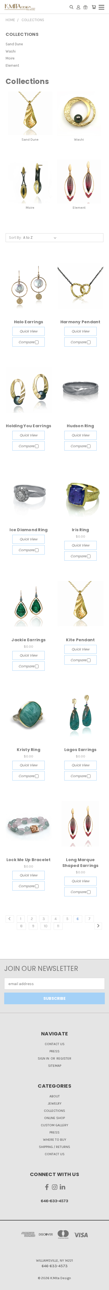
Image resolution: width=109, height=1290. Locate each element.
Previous (9, 1284)
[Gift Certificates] (85, 7)
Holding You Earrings (28, 426)
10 (46, 926)
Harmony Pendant (80, 322)
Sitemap (54, 1066)
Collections (54, 1111)
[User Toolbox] (78, 7)
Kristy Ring (28, 749)
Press (54, 1051)
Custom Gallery (54, 1125)
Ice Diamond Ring (29, 530)
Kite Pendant (80, 640)
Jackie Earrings (28, 640)
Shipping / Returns (54, 1147)
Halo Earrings (28, 322)
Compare (26, 342)
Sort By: (15, 237)
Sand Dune (14, 44)
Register (63, 1058)
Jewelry (54, 1103)
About (54, 1096)
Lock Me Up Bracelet (28, 860)
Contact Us (55, 1044)
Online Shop (54, 1118)
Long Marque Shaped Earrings (80, 862)
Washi (11, 51)
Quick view (28, 331)
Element (12, 65)
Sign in (44, 1058)
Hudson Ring (80, 426)
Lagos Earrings (80, 749)
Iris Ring (80, 530)
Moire (10, 58)
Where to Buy (54, 1140)
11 (58, 926)
